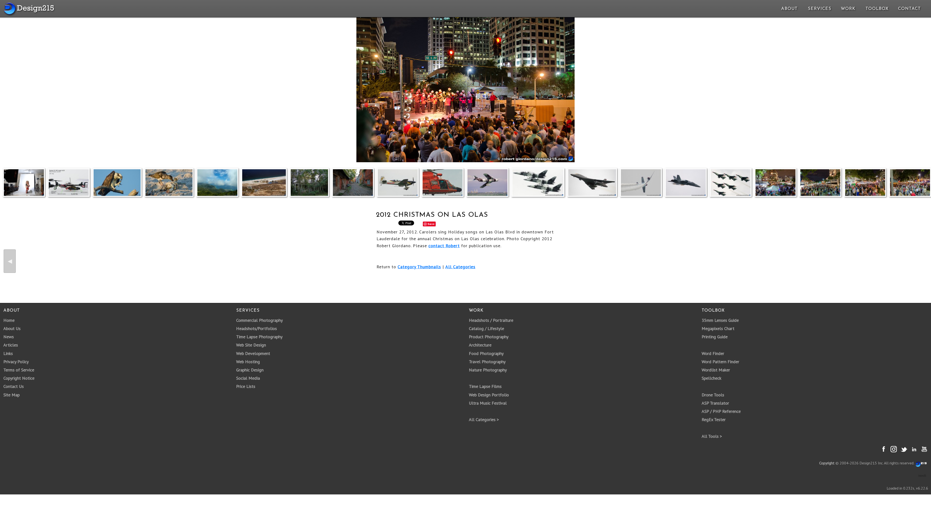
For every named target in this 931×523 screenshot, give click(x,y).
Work (848, 9)
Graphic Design (250, 370)
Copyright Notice (18, 378)
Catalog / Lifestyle (486, 328)
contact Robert (444, 245)
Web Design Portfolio (489, 395)
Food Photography (486, 353)
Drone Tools (713, 395)
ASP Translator (715, 403)
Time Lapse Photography (259, 336)
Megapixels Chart (718, 328)
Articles (10, 345)
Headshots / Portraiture (491, 320)
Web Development (253, 353)
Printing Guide (715, 336)
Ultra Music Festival (488, 403)
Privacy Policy (16, 361)
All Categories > (484, 419)
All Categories (460, 266)
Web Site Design (251, 345)
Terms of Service (18, 370)
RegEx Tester (714, 419)
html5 (922, 475)
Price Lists (245, 386)
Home (9, 320)
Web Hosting (248, 361)
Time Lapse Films (485, 386)
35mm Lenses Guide (720, 320)
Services (819, 9)
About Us (12, 328)
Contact (909, 9)
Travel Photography (487, 361)
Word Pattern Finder (720, 361)
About (789, 9)
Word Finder (713, 353)
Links (8, 353)
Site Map (11, 395)
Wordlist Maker (716, 370)
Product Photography (488, 336)
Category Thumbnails (419, 266)
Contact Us (13, 386)
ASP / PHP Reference (721, 411)
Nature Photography (488, 370)
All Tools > (712, 436)
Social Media (248, 378)
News (8, 336)
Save (431, 224)
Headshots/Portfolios (256, 328)
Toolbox (877, 9)
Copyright (827, 463)
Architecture (480, 345)
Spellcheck (711, 378)
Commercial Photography (259, 320)
